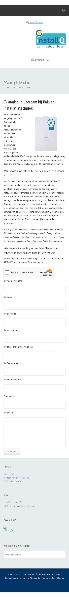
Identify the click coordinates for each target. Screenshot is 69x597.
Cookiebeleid (29, 574)
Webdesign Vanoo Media (49, 574)
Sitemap (60, 578)
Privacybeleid (14, 574)
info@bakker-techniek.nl (17, 477)
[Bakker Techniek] (35, 22)
